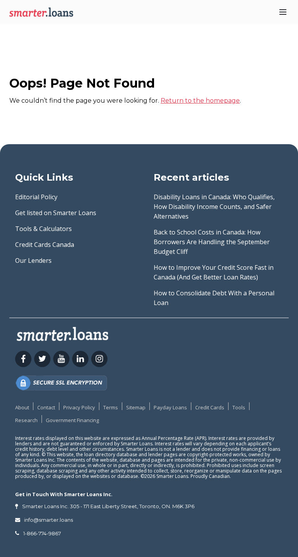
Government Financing (72, 420)
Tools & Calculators (43, 228)
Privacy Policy (79, 407)
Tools (238, 407)
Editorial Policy (36, 197)
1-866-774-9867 (42, 533)
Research (26, 420)
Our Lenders (33, 260)
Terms (110, 407)
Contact (46, 407)
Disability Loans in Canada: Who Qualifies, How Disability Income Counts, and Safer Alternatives (214, 207)
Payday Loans (170, 407)
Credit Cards (209, 407)
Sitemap (136, 407)
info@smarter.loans (48, 520)
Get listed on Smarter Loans (55, 213)
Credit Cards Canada (44, 244)
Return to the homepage (200, 100)
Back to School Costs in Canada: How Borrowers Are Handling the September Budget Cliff (212, 242)
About (22, 407)
